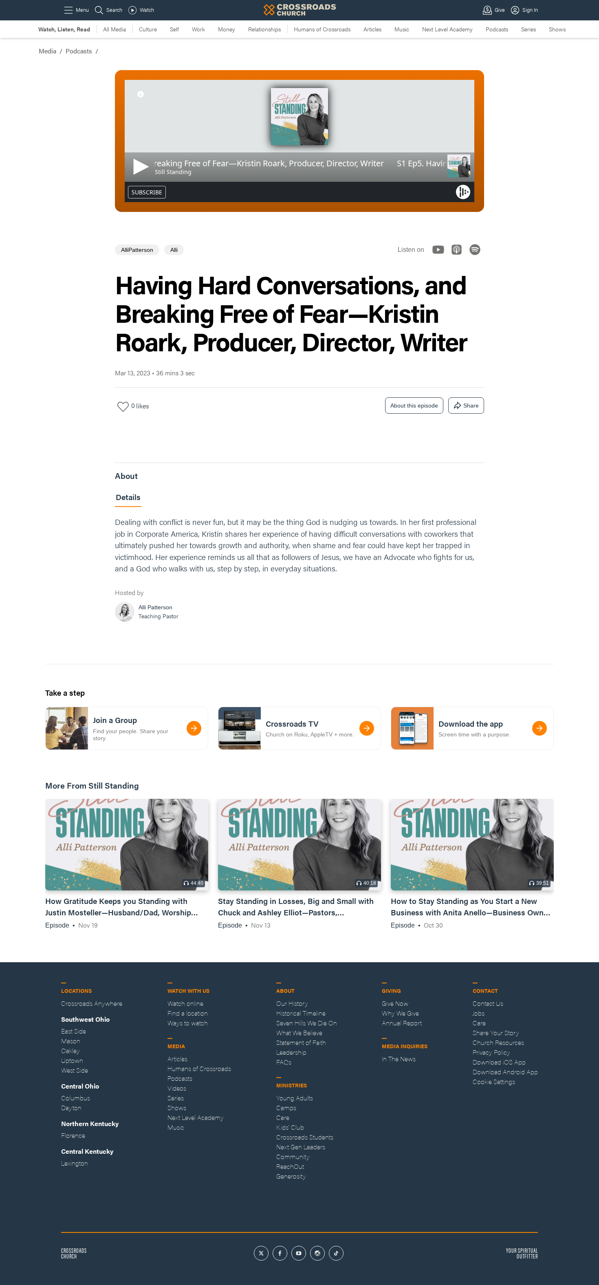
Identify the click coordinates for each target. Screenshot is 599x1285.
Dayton (71, 1107)
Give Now (395, 1003)
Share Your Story (496, 1032)
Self (174, 29)
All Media (114, 29)
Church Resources (498, 1042)
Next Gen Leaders (300, 1146)
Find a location (187, 1013)
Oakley (70, 1050)
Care (282, 1117)
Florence (73, 1135)
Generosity (291, 1176)
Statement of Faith (301, 1042)
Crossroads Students (304, 1137)
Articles (372, 29)
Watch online (185, 1003)
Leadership (291, 1052)
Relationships (264, 29)
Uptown (72, 1060)
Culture (148, 29)
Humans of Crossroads (322, 29)
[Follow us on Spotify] (477, 256)
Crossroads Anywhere (91, 1003)
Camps (286, 1107)
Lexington (74, 1163)
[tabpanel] (299, 571)
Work (198, 29)
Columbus (75, 1097)
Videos (176, 1088)
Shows (557, 29)
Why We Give (400, 1013)
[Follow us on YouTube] (440, 256)
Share (471, 405)
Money (226, 29)
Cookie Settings (494, 1081)
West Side (74, 1070)
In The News (399, 1058)
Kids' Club (290, 1127)
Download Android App (505, 1071)
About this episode (414, 405)
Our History (292, 1003)
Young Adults (294, 1097)
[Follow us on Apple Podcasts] (459, 256)
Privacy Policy (491, 1052)
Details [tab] (128, 497)
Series (528, 29)
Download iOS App (499, 1062)
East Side (73, 1031)
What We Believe (299, 1032)
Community (293, 1156)
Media (47, 50)
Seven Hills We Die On (306, 1022)
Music (401, 29)
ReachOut (290, 1166)
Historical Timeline (301, 1013)
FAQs (283, 1062)
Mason (70, 1040)
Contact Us (488, 1003)
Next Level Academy (447, 29)
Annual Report (402, 1022)
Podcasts (497, 29)
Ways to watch (187, 1022)
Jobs (478, 1013)
